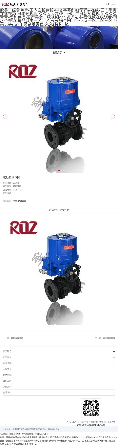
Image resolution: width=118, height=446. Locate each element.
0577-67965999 (19, 201)
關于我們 (7, 351)
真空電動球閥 (109, 338)
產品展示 (7, 357)
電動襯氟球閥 (17, 338)
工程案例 (7, 369)
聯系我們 (7, 392)
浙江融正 (36, 429)
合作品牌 (7, 380)
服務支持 (7, 386)
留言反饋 (64, 210)
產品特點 (53, 210)
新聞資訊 (7, 363)
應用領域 (7, 375)
